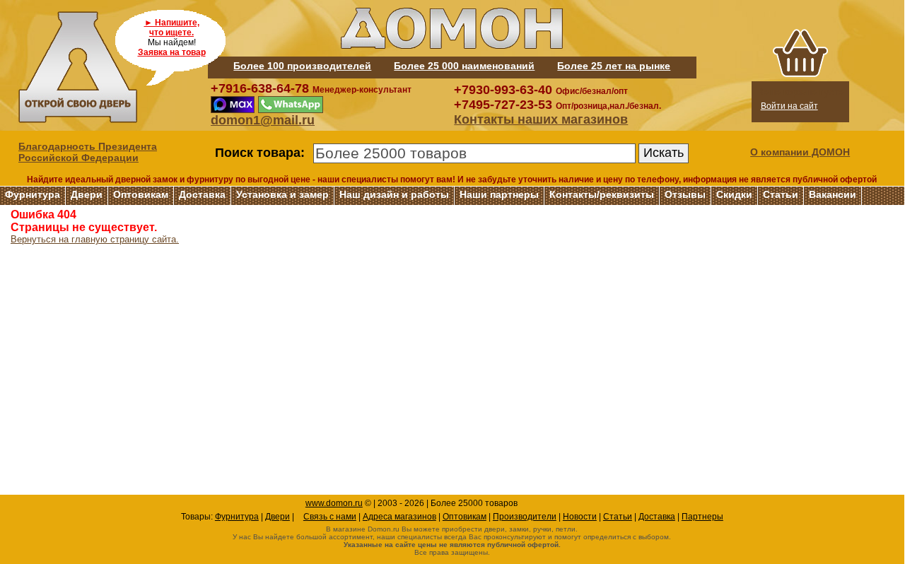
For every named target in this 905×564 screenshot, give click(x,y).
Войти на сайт (789, 106)
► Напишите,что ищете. (171, 27)
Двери (87, 194)
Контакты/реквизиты (601, 194)
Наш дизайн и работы (394, 194)
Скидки (734, 194)
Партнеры (702, 517)
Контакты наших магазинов (541, 119)
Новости (580, 517)
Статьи (780, 194)
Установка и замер (282, 194)
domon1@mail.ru (263, 120)
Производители (524, 517)
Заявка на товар (172, 52)
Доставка (202, 194)
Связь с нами (329, 517)
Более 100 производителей (302, 65)
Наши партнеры (499, 194)
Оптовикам (140, 194)
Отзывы (685, 194)
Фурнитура (32, 194)
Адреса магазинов (399, 517)
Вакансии (832, 194)
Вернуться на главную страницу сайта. (95, 239)
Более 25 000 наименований (464, 65)
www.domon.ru (334, 503)
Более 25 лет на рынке (613, 65)
